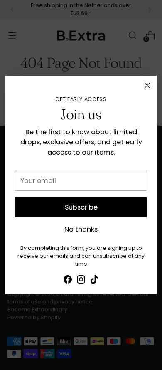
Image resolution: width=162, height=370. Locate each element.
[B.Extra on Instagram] (81, 280)
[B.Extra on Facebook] (68, 280)
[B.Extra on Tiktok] (94, 280)
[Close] (147, 85)
